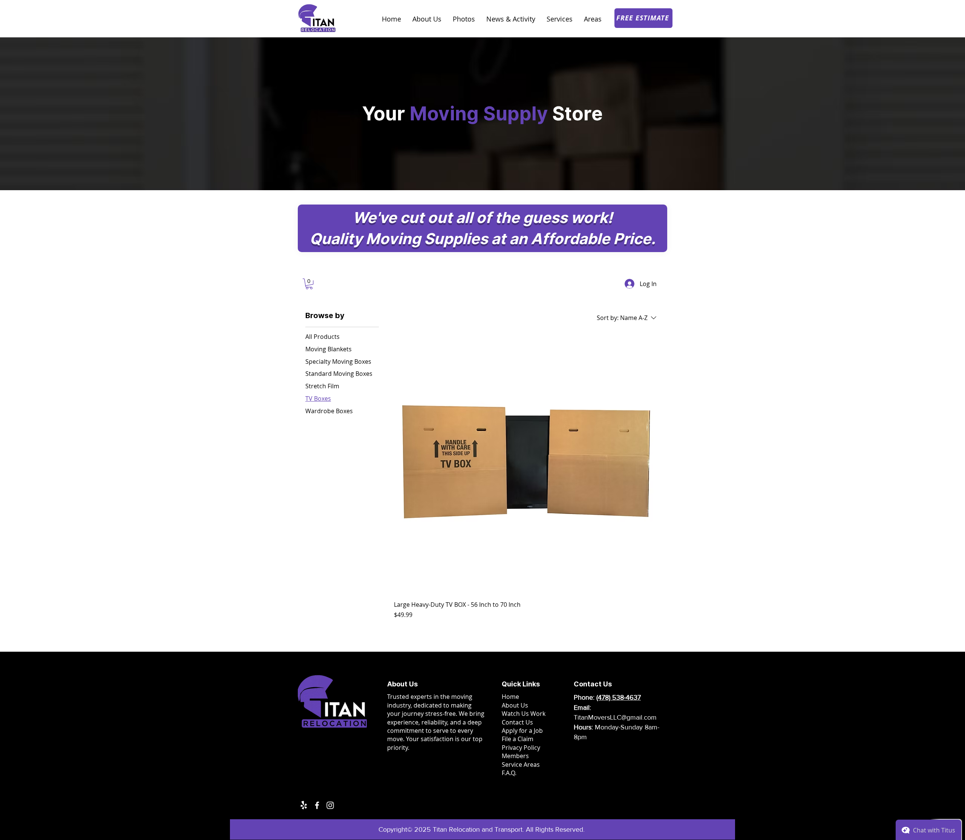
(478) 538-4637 (618, 697)
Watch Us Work (523, 713)
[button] (309, 283)
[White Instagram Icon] (330, 805)
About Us (515, 705)
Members (515, 756)
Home (510, 696)
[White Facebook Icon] (317, 805)
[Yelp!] (304, 805)
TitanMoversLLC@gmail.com (615, 717)
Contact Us (517, 722)
